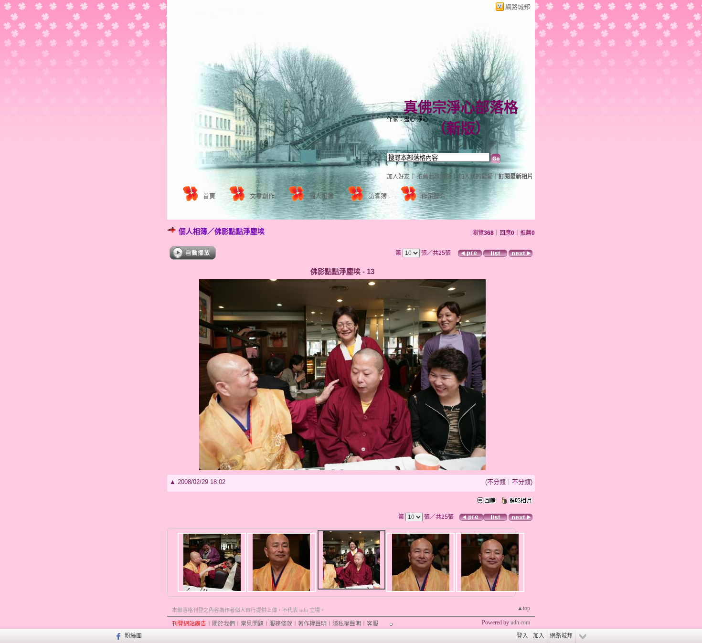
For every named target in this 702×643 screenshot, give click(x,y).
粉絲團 (133, 635)
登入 (522, 635)
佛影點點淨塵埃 (239, 231)
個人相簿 (321, 196)
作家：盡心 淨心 (407, 119)
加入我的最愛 (475, 176)
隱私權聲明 (346, 624)
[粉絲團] (117, 636)
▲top (523, 608)
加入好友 (398, 176)
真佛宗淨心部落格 (461, 107)
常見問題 (252, 624)
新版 (461, 128)
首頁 (209, 196)
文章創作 (262, 196)
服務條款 (280, 624)
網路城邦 (517, 7)
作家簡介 (433, 196)
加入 (538, 635)
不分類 (496, 481)
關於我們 (223, 624)
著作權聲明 (312, 624)
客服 (372, 624)
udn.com (520, 622)
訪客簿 (377, 196)
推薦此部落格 (434, 176)
